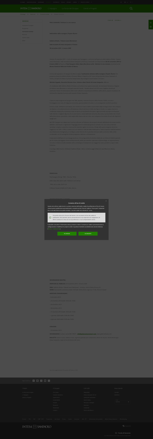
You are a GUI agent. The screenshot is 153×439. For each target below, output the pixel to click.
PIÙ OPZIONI (67, 233)
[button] (106, 200)
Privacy (50, 229)
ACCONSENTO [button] (88, 233)
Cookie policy (56, 229)
